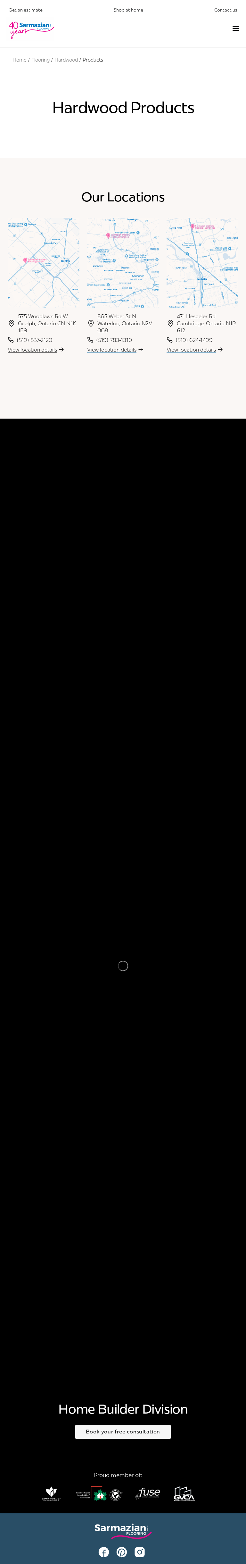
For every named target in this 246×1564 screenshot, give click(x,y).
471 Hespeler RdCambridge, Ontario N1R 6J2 (206, 323)
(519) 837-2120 (34, 340)
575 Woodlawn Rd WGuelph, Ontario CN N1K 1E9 (47, 323)
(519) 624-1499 (194, 340)
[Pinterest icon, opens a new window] (123, 1552)
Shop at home (128, 10)
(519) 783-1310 (114, 340)
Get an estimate (26, 10)
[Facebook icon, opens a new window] (105, 1552)
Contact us (225, 10)
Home (19, 60)
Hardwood (66, 60)
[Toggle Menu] (236, 28)
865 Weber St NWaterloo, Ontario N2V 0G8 (124, 323)
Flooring (40, 60)
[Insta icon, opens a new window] (141, 1552)
